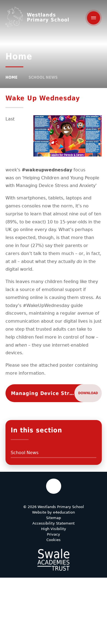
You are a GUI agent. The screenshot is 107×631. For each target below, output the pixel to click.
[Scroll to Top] (53, 486)
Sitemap (53, 518)
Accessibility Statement (53, 523)
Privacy (53, 534)
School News (43, 77)
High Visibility (53, 529)
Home (11, 77)
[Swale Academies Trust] (53, 560)
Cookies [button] (53, 540)
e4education (64, 512)
